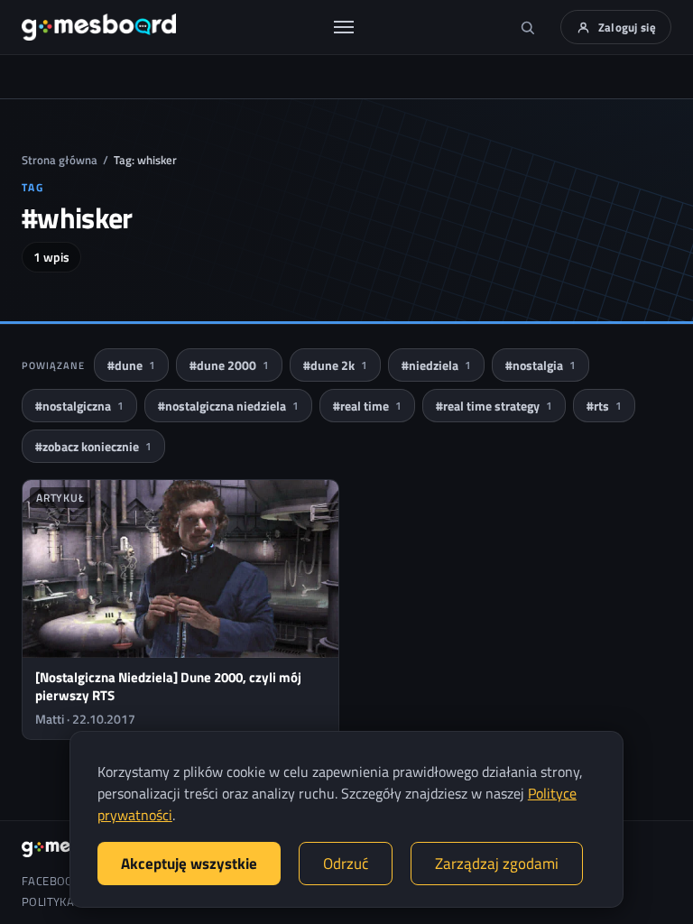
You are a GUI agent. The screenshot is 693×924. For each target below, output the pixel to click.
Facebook (51, 881)
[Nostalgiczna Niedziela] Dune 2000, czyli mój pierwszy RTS (168, 686)
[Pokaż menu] (344, 27)
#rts (604, 405)
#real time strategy (494, 405)
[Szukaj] (528, 27)
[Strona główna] (99, 27)
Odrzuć (345, 863)
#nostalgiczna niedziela (228, 405)
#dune (131, 365)
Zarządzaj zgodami (497, 863)
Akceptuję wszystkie (189, 863)
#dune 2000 (229, 365)
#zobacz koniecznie (93, 446)
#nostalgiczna (79, 405)
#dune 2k (335, 365)
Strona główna (59, 160)
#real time (367, 405)
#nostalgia (540, 365)
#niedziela (436, 365)
